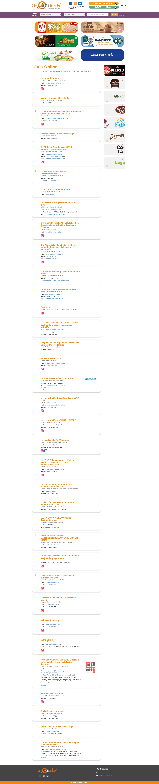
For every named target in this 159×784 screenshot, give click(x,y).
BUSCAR (114, 14)
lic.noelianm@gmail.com (52, 582)
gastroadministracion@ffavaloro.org (55, 749)
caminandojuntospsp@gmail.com (54, 469)
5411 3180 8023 (49, 194)
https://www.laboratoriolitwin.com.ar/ (54, 385)
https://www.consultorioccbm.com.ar (54, 158)
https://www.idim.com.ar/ (51, 258)
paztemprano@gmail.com (52, 445)
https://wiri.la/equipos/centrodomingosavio (56, 280)
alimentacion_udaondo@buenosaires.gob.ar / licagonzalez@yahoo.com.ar (54, 672)
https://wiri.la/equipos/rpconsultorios (54, 214)
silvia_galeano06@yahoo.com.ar (54, 716)
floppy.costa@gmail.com (52, 332)
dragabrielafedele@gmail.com (54, 232)
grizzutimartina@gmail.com (53, 545)
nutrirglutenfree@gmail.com (53, 644)
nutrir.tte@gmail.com (51, 491)
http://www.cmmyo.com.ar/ (51, 180)
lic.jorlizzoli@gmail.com (52, 604)
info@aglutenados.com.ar (105, 775)
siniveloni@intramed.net (52, 731)
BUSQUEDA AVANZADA (121, 14)
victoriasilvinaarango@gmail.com (54, 83)
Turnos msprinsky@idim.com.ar (54, 254)
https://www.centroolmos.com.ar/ (53, 298)
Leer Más (43, 390)
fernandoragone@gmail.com (53, 294)
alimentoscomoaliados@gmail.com (55, 405)
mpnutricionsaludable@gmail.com (55, 425)
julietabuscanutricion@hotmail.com (55, 363)
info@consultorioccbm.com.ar (53, 154)
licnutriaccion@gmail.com (52, 624)
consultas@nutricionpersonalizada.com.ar (57, 118)
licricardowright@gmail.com (53, 209)
